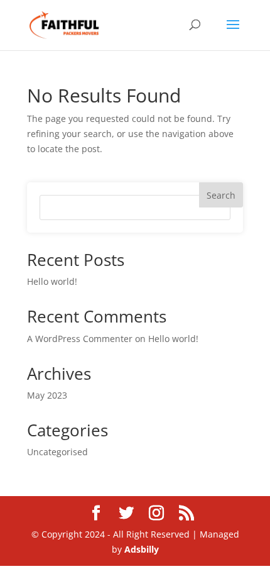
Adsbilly (141, 549)
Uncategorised (57, 452)
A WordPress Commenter (79, 339)
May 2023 (47, 395)
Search (221, 195)
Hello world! (52, 281)
